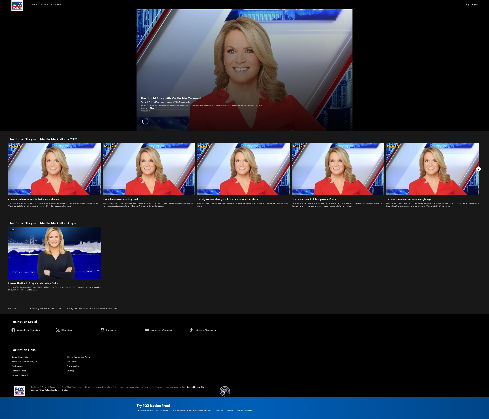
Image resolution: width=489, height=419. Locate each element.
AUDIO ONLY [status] (15, 146)
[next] (478, 169)
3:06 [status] (12, 230)
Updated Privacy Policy (40, 390)
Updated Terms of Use (195, 387)
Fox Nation (13, 309)
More (152, 108)
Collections (56, 5)
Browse (44, 5)
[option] (55, 176)
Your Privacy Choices (59, 390)
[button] (468, 5)
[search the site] (468, 5)
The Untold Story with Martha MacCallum (169, 98)
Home (34, 5)
